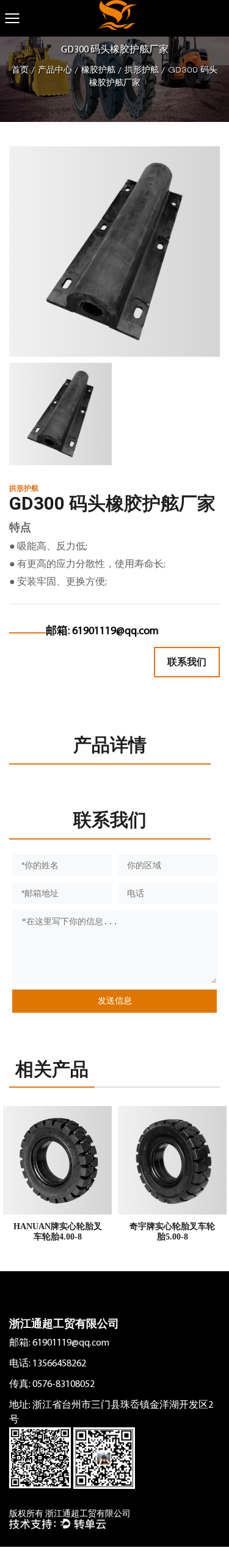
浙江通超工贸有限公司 (64, 1324)
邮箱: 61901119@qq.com (59, 1343)
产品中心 (55, 70)
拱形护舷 (142, 70)
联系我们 (186, 662)
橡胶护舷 (98, 70)
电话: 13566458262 (47, 1364)
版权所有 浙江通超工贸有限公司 (70, 1514)
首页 (20, 70)
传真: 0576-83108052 (52, 1385)
